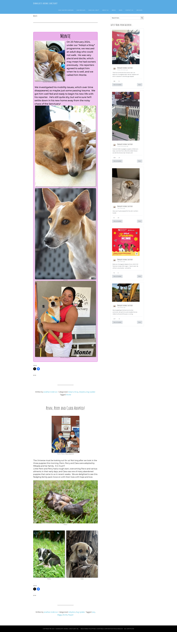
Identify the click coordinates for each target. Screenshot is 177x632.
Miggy (59, 614)
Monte (68, 394)
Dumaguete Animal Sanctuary (45, 3)
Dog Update (90, 392)
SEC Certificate (129, 629)
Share (139, 85)
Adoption (82, 392)
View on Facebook (117, 85)
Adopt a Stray (73, 392)
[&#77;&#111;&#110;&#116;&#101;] (65, 233)
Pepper (71, 614)
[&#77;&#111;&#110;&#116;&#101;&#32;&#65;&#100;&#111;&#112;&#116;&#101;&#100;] (65, 319)
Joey (93, 612)
